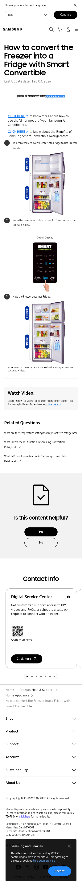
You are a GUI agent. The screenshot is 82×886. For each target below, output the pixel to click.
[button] (41, 718)
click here (52, 404)
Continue (65, 14)
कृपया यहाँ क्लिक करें (55, 96)
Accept (60, 871)
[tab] (27, 676)
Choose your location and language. (25, 5)
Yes (41, 532)
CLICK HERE (16, 116)
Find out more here (44, 860)
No (41, 542)
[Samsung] (12, 29)
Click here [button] (24, 659)
